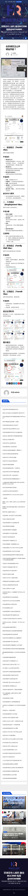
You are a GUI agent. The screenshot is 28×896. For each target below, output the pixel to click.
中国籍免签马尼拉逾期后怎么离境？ (11, 581)
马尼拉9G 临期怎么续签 (8, 574)
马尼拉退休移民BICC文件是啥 (9, 714)
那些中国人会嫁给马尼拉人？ (9, 512)
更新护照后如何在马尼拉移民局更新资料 (12, 630)
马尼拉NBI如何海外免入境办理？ (10, 425)
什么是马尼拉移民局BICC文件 (9, 749)
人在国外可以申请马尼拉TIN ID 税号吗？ (12, 618)
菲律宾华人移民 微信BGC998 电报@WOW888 (14, 875)
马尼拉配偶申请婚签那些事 (9, 657)
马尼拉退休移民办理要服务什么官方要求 (12, 645)
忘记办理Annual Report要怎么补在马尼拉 (12, 739)
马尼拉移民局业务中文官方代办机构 (11, 551)
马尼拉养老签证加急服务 (8, 526)
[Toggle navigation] (13, 38)
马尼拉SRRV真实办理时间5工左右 (10, 428)
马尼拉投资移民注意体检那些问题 (10, 771)
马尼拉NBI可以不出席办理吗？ (10, 570)
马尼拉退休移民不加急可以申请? (10, 675)
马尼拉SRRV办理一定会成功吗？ (10, 475)
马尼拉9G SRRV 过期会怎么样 (10, 746)
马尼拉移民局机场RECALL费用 (10, 728)
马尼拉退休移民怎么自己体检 (9, 774)
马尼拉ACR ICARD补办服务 (9, 457)
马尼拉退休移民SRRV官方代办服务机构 (12, 432)
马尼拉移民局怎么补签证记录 (9, 604)
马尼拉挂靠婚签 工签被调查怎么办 (10, 544)
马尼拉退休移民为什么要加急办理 (10, 522)
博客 (14, 893)
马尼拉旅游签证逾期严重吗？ (9, 627)
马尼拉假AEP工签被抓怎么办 (9, 540)
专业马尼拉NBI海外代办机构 (9, 487)
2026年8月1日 (8, 807)
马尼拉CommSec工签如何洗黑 (10, 577)
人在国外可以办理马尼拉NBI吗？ (10, 491)
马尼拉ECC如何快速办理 (8, 537)
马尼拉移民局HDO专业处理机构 (10, 597)
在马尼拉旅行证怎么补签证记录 (10, 742)
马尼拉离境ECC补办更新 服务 (9, 533)
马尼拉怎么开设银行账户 (8, 439)
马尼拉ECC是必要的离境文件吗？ (10, 563)
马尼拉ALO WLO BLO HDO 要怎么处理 (12, 731)
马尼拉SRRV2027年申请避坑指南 (10, 471)
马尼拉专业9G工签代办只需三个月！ (11, 664)
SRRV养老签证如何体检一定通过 (10, 421)
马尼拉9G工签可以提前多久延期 (10, 717)
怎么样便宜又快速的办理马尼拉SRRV (11, 753)
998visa (5, 801)
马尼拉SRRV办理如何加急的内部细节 (11, 671)
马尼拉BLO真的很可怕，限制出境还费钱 (12, 689)
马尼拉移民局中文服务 (7, 698)
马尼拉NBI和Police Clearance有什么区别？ (13, 494)
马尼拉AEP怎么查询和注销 (9, 443)
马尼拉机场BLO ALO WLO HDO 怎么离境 (12, 547)
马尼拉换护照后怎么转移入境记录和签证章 (12, 767)
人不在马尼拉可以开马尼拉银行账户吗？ (12, 760)
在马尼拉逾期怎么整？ (7, 607)
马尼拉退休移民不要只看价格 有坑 (10, 615)
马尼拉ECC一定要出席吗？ (9, 710)
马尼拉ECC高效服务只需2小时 (10, 567)
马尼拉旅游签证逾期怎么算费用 (10, 764)
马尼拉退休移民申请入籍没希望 (10, 634)
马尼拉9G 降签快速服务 (8, 464)
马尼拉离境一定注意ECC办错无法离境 (11, 515)
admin (14, 53)
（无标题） (5, 498)
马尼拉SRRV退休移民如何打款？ (10, 409)
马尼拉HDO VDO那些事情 (8, 735)
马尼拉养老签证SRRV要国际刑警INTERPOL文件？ (13, 834)
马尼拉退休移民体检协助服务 (9, 778)
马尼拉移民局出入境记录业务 (9, 446)
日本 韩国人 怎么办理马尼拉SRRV (10, 668)
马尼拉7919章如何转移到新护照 (10, 453)
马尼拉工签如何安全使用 (8, 519)
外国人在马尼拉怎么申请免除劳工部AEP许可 (13, 413)
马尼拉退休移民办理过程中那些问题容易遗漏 (13, 648)
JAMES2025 (15, 807)
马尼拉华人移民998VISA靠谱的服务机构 (12, 436)
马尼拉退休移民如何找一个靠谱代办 (11, 468)
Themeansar (22, 889)
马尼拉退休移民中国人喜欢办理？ (10, 641)
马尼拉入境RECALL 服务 (8, 588)
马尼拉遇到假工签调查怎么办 (9, 686)
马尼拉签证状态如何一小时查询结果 (11, 724)
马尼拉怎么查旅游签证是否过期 (10, 585)
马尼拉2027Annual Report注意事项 (11, 600)
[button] (23, 38)
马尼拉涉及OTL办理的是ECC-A (10, 661)
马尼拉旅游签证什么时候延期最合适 (11, 701)
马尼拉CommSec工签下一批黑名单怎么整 (12, 721)
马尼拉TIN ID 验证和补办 (8, 756)
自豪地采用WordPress (7, 889)
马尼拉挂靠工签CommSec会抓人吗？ (11, 682)
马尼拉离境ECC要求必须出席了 (10, 678)
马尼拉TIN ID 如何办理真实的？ (10, 461)
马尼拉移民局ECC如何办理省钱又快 (11, 611)
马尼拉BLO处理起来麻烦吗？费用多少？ (12, 450)
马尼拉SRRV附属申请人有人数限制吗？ (12, 638)
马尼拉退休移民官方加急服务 (9, 529)
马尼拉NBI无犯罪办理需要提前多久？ (11, 478)
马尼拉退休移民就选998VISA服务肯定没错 (12, 554)
